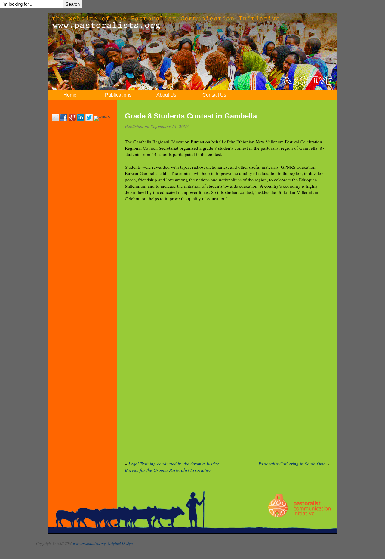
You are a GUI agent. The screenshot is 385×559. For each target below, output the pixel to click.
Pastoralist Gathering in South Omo (292, 464)
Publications (118, 94)
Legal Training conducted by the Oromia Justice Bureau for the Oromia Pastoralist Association (172, 467)
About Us (166, 94)
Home (69, 94)
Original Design (120, 543)
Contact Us (214, 94)
